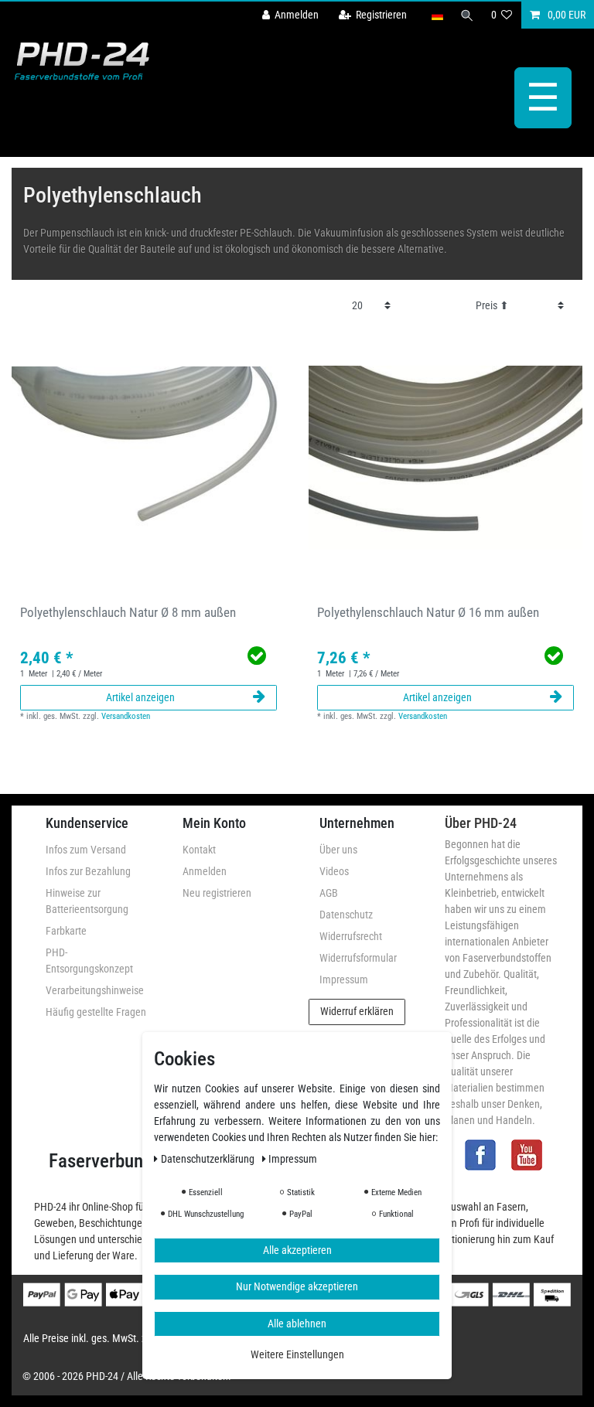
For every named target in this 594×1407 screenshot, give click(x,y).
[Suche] (467, 15)
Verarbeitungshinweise (95, 990)
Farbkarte (66, 931)
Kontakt (199, 849)
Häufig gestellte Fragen (96, 1012)
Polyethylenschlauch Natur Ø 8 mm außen (128, 612)
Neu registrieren (217, 893)
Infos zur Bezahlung (88, 871)
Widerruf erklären (357, 1011)
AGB (328, 893)
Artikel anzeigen (140, 697)
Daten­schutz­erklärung (209, 1159)
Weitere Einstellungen (297, 1354)
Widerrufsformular (358, 958)
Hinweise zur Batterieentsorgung (87, 901)
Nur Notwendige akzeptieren (297, 1286)
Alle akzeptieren (297, 1250)
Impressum (343, 979)
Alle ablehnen (297, 1323)
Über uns (338, 849)
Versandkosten (125, 716)
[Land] (436, 15)
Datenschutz (346, 914)
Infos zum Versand (86, 849)
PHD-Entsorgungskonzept (89, 960)
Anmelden (205, 871)
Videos (334, 871)
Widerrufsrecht (350, 936)
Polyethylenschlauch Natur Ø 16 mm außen (428, 612)
